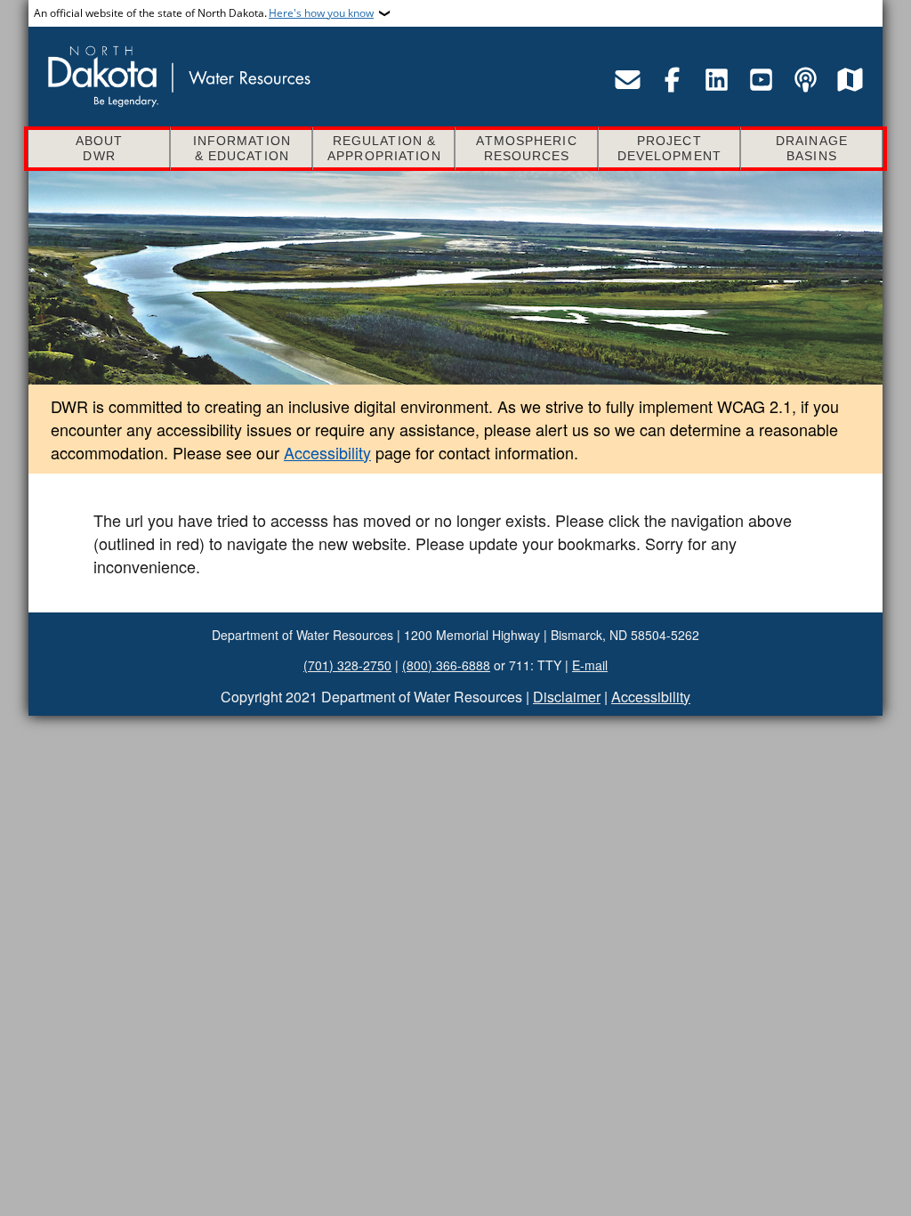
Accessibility (327, 452)
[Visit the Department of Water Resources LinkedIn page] (716, 79)
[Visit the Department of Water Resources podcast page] (805, 79)
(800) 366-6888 (446, 665)
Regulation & (384, 148)
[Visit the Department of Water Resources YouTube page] (760, 79)
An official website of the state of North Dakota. (204, 12)
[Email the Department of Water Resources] (627, 79)
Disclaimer (567, 696)
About (100, 148)
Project (669, 148)
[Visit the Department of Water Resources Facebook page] (671, 79)
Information (242, 148)
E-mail (590, 665)
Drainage (812, 148)
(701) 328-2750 (347, 665)
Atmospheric (526, 148)
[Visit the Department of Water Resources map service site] (849, 79)
